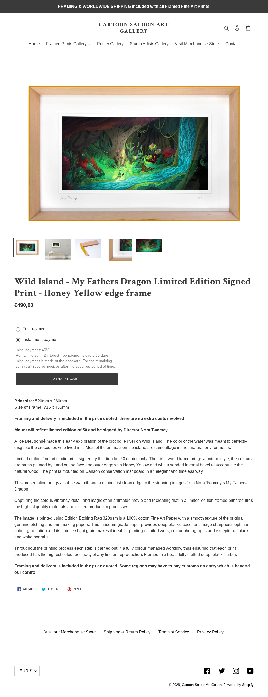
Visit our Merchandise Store (70, 632)
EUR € (25, 671)
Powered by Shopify (238, 685)
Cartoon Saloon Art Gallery (134, 27)
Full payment (35, 329)
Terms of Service (173, 632)
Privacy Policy (210, 632)
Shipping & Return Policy (127, 632)
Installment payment (41, 339)
